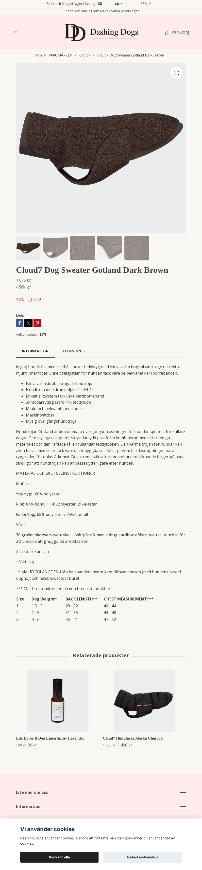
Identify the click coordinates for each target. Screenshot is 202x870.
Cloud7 (84, 55)
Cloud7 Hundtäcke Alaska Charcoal (133, 738)
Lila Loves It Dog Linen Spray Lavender (50, 738)
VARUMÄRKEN (60, 55)
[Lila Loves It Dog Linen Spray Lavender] (57, 701)
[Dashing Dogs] (101, 32)
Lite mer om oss (32, 792)
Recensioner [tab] (73, 351)
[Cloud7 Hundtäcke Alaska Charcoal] (144, 701)
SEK (144, 3)
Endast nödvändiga (142, 857)
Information (28, 806)
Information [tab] (35, 351)
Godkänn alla (59, 857)
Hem (38, 55)
